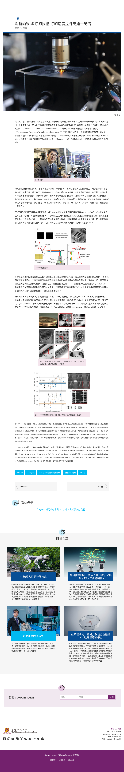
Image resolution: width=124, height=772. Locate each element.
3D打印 (19, 472)
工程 (17, 18)
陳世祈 (83, 472)
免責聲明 (53, 760)
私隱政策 (62, 760)
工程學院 (31, 472)
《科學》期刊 (70, 472)
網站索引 (71, 760)
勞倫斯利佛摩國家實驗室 (49, 472)
